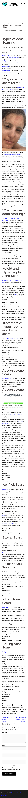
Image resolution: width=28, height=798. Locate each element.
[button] (13, 395)
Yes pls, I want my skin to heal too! (13, 403)
